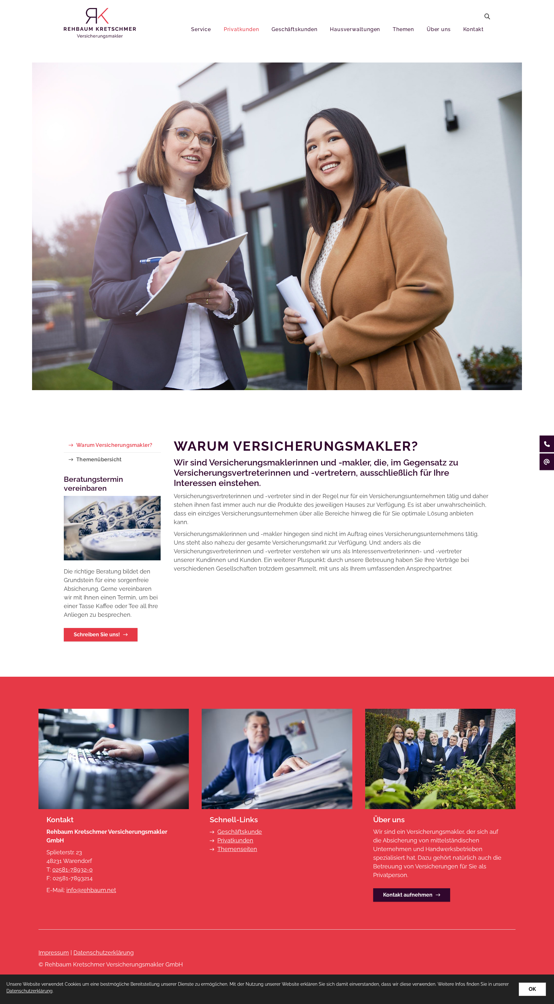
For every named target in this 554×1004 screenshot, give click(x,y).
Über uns (438, 29)
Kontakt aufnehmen (407, 895)
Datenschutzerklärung (103, 952)
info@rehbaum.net (91, 890)
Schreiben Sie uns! (97, 635)
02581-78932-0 (72, 869)
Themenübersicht (99, 459)
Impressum (53, 952)
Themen (403, 29)
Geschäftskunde (239, 831)
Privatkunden (241, 29)
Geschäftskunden (294, 29)
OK (532, 989)
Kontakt (473, 29)
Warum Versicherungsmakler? (114, 445)
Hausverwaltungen (355, 29)
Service (201, 29)
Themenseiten (237, 849)
